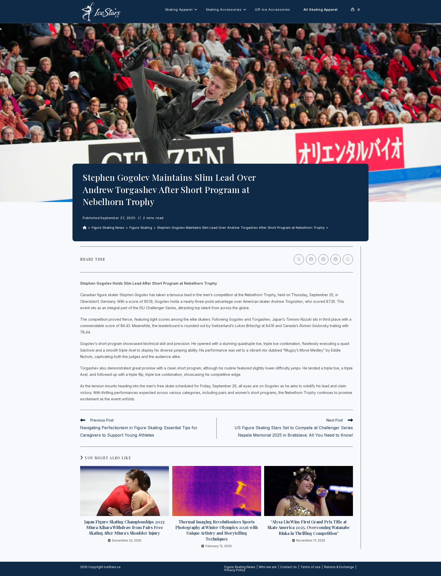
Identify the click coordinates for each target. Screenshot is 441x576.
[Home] (85, 227)
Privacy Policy (234, 570)
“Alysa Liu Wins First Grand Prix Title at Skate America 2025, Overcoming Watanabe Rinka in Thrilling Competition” (308, 527)
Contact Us (288, 567)
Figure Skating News (239, 567)
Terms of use (310, 567)
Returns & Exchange (339, 567)
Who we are (268, 567)
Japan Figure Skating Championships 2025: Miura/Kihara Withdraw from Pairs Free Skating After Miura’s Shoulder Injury (124, 527)
